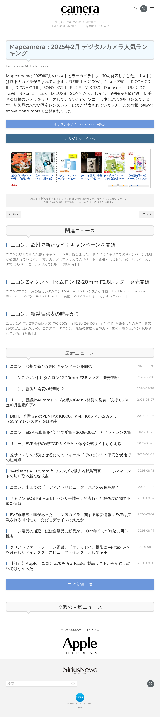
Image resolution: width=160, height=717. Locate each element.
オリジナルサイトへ (80, 139)
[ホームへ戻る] (80, 9)
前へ (15, 214)
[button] (135, 9)
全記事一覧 (83, 584)
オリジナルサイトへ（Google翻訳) (80, 124)
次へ (145, 214)
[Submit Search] (73, 684)
